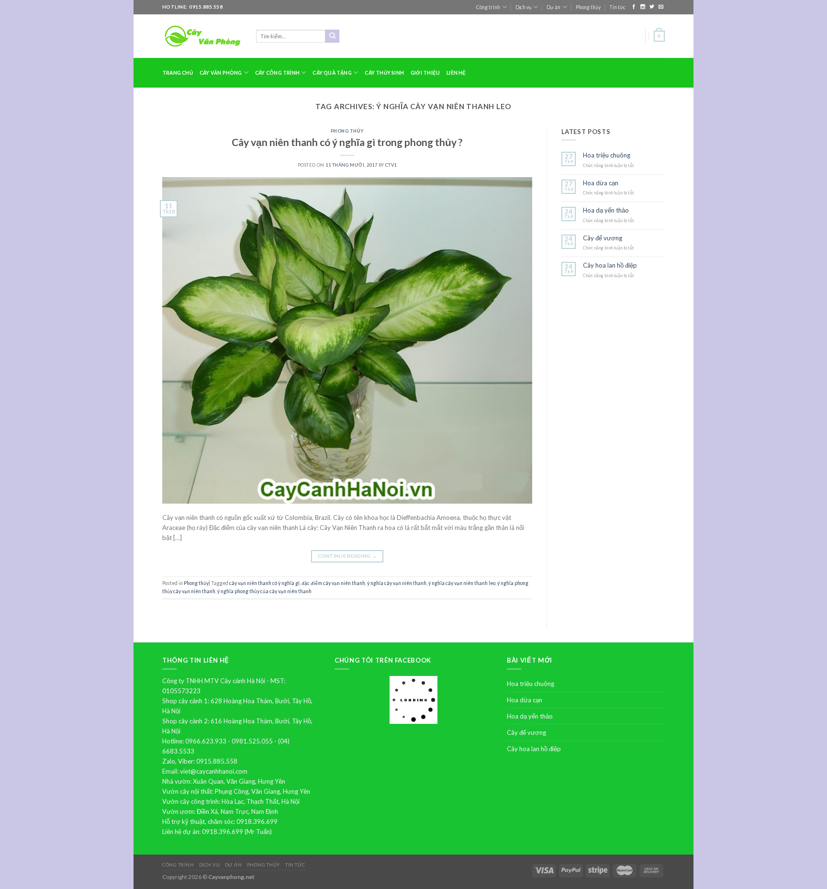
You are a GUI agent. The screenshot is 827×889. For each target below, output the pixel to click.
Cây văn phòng (221, 73)
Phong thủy (588, 7)
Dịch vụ (523, 7)
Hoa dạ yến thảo (606, 210)
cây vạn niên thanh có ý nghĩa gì (264, 583)
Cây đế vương (602, 238)
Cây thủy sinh (384, 73)
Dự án (553, 7)
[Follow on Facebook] (634, 7)
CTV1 (391, 165)
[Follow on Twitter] (652, 7)
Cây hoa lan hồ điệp (610, 265)
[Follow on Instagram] (643, 7)
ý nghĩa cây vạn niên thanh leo (461, 583)
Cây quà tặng (332, 73)
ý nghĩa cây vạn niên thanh (396, 583)
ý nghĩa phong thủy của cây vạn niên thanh (264, 591)
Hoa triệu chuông (606, 155)
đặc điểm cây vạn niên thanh (333, 583)
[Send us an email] (661, 7)
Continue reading (347, 556)
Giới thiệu (425, 73)
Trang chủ (177, 73)
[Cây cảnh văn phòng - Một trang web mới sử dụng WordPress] (202, 36)
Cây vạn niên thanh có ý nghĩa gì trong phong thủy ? (347, 142)
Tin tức (617, 7)
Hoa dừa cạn (600, 183)
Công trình (488, 7)
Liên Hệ (456, 73)
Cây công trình (277, 73)
